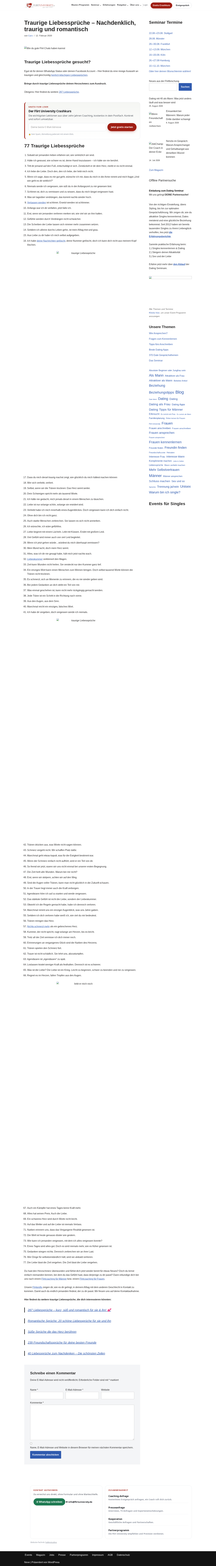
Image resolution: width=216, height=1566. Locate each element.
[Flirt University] (40, 5)
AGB (110, 1555)
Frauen (167, 423)
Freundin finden (176, 447)
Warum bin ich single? (164, 492)
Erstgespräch (182, 5)
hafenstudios (51, 1542)
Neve (27, 1562)
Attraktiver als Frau (174, 376)
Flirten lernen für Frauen (175, 418)
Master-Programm (80, 5)
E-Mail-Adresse (74, 1390)
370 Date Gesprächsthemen (163, 355)
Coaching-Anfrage (140, 1498)
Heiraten (171, 452)
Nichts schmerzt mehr (38, 926)
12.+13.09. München (159, 49)
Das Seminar (156, 360)
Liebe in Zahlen (178, 461)
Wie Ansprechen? (158, 333)
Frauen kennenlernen (165, 442)
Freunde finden (156, 448)
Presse (62, 1555)
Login (145, 5)
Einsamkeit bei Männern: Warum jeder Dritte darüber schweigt (178, 115)
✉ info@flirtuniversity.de (79, 1501)
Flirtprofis (37, 1287)
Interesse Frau (157, 456)
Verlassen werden (36, 202)
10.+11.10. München (159, 66)
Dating (163, 399)
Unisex (185, 486)
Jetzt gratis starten (122, 127)
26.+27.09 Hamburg (159, 60)
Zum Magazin (156, 170)
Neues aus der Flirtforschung (164, 81)
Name (34, 1390)
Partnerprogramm (136, 1532)
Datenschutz (123, 1555)
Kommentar (37, 1402)
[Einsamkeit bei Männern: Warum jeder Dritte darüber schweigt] (156, 124)
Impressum (98, 1555)
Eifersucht (154, 414)
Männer (155, 476)
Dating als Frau (159, 404)
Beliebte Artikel (180, 381)
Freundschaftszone (157, 452)
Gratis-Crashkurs (161, 5)
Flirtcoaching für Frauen (92, 1279)
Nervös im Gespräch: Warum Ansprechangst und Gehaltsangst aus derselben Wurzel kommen (178, 149)
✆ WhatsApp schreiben (49, 1501)
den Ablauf (179, 264)
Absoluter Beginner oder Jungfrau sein (167, 370)
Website (105, 1390)
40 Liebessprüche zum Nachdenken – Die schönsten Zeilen (66, 1353)
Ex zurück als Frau (168, 414)
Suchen (185, 87)
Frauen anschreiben (160, 428)
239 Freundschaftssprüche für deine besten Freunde (62, 1342)
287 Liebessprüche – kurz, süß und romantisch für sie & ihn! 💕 (69, 1310)
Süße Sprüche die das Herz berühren (52, 1331)
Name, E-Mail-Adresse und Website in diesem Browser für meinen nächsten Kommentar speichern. (81, 1447)
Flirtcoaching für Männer (54, 1279)
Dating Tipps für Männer (166, 409)
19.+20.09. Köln (157, 55)
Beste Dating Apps (158, 349)
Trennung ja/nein (168, 486)
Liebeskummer (35, 559)
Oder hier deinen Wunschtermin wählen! (170, 71)
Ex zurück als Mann (184, 414)
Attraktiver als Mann (160, 380)
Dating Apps (178, 404)
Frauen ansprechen (161, 432)
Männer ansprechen (172, 476)
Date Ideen (153, 399)
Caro (30, 35)
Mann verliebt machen (174, 465)
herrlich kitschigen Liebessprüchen (69, 75)
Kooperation (131, 1520)
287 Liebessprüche (69, 92)
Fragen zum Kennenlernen (163, 339)
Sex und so (178, 481)
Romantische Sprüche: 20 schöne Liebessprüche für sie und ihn (69, 1320)
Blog (179, 392)
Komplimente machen (160, 461)
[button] (100, 5)
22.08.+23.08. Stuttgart (161, 33)
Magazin (40, 1555)
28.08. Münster (156, 38)
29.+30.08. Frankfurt (159, 44)
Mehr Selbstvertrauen (164, 470)
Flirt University (154, 424)
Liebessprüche (156, 465)
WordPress (54, 1562)
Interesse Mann (175, 456)
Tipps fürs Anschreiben (161, 344)
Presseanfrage (136, 1509)
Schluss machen (159, 481)
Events (28, 1555)
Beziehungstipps (161, 392)
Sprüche (152, 487)
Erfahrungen (109, 5)
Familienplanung (157, 418)
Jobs (51, 1555)
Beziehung (157, 385)
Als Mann (156, 375)
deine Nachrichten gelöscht (51, 241)
